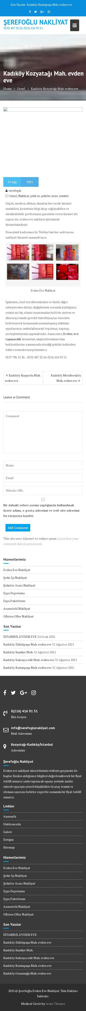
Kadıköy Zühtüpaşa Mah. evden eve (27, 644)
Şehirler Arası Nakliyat (19, 585)
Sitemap (9, 847)
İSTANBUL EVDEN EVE (20, 637)
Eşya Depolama (14, 593)
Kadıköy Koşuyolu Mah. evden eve (23, 378)
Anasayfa (9, 816)
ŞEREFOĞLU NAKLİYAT (36, 22)
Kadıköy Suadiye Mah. (18, 652)
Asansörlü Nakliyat (16, 608)
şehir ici (35, 196)
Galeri (7, 832)
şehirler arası (49, 196)
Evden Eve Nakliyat (16, 570)
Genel (13, 196)
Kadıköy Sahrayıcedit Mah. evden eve (28, 660)
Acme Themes (55, 1003)
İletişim (8, 839)
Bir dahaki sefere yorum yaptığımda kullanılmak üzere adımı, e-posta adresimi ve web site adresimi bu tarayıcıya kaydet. (41, 510)
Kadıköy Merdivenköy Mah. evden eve (66, 378)
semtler (64, 196)
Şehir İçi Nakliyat (15, 577)
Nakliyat (23, 196)
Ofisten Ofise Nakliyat (18, 616)
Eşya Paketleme (14, 601)
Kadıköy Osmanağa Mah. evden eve (27, 973)
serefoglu (15, 191)
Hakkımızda (12, 824)
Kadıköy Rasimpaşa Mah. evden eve (49, 5)
